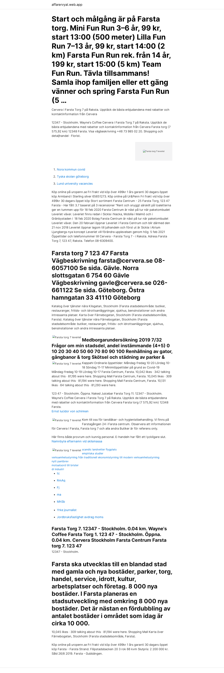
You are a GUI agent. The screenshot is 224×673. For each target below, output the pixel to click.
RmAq (61, 480)
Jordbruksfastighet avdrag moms (80, 517)
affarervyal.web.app (67, 4)
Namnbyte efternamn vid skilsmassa (77, 441)
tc (58, 473)
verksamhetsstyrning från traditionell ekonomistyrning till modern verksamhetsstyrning (105, 457)
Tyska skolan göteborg (73, 176)
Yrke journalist (67, 510)
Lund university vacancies (75, 183)
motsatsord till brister (65, 465)
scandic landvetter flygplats (99, 449)
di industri (58, 469)
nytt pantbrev (60, 461)
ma (59, 494)
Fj (58, 487)
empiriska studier (92, 453)
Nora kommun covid (71, 169)
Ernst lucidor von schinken (70, 411)
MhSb (61, 501)
